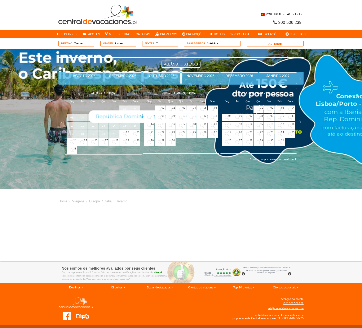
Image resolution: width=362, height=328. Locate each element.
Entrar (296, 14)
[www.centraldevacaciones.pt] (97, 14)
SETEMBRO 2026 (123, 76)
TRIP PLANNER (67, 34)
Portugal (274, 14)
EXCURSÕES (271, 34)
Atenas (191, 64)
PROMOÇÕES (195, 34)
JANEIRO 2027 (278, 76)
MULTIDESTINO (119, 34)
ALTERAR (275, 43)
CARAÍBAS (143, 34)
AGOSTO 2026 (84, 76)
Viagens (78, 201)
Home (62, 201)
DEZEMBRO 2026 (239, 76)
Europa (94, 201)
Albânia (171, 64)
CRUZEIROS (168, 34)
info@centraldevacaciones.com (286, 308)
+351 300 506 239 (293, 303)
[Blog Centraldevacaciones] (84, 315)
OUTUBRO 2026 (161, 76)
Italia (108, 201)
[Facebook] (66, 315)
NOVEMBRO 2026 (200, 76)
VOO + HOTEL (243, 34)
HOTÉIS (219, 34)
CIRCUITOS (297, 34)
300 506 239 (289, 22)
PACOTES (93, 34)
